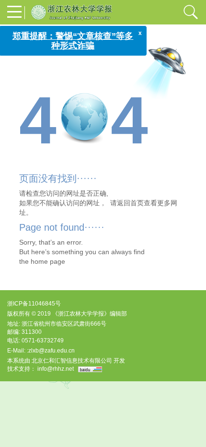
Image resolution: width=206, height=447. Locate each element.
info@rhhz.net (55, 368)
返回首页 (130, 203)
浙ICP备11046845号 (34, 303)
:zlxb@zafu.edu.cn (51, 350)
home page (48, 261)
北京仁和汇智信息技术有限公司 (72, 360)
